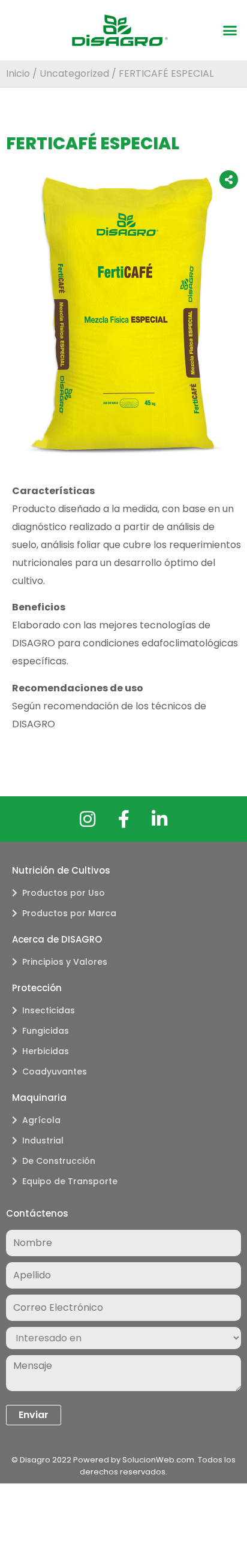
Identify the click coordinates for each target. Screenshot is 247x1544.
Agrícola (41, 1120)
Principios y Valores (64, 962)
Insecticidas (48, 1010)
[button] (230, 30)
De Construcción (58, 1161)
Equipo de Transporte (70, 1181)
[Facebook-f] (123, 819)
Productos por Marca (69, 913)
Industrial (43, 1140)
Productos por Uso (63, 893)
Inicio (18, 73)
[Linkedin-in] (159, 819)
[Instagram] (88, 819)
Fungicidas (45, 1031)
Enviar (34, 1415)
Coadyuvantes (54, 1072)
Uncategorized (74, 73)
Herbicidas (45, 1051)
